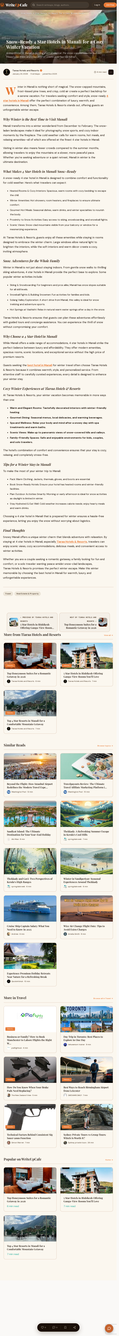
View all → (108, 635)
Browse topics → (105, 746)
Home (6, 13)
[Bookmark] (65, 1327)
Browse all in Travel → (103, 998)
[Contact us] (109, 1328)
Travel (15, 13)
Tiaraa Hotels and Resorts (25, 70)
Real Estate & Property (28, 593)
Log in (97, 5)
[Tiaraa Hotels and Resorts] (6, 72)
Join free (110, 5)
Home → (109, 1160)
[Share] (74, 1327)
